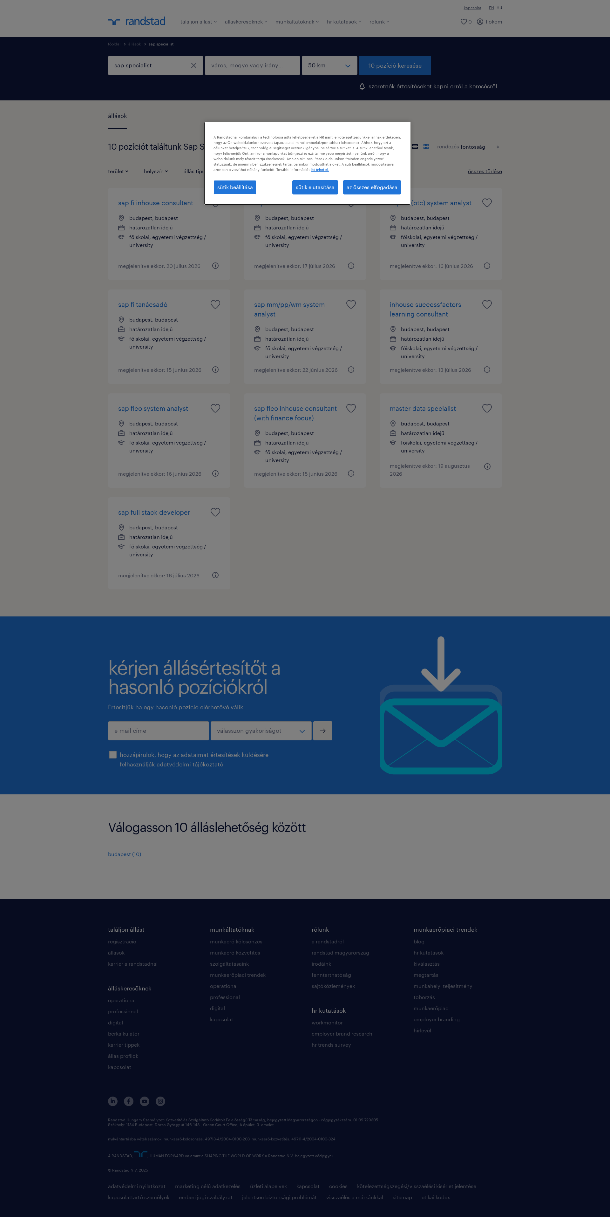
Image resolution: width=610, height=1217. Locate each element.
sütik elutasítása (315, 187)
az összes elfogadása (372, 187)
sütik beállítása (235, 187)
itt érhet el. (320, 169)
